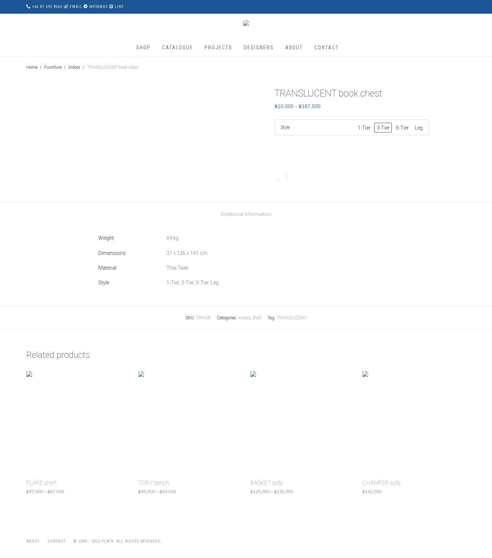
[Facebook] (439, 541)
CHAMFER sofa (381, 483)
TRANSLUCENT (292, 317)
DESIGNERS (259, 47)
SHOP (143, 47)
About (33, 541)
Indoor (74, 67)
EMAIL (76, 6)
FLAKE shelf (41, 483)
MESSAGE (98, 6)
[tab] (246, 214)
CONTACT (326, 47)
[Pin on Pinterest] (315, 178)
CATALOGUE (177, 47)
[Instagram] (451, 541)
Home (31, 67)
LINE (119, 6)
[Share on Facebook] (295, 178)
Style (285, 127)
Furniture (53, 67)
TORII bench (153, 483)
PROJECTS (218, 47)
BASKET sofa (266, 483)
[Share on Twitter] (305, 178)
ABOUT (294, 47)
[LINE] (463, 541)
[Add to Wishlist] (280, 178)
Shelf (256, 317)
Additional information (246, 214)
